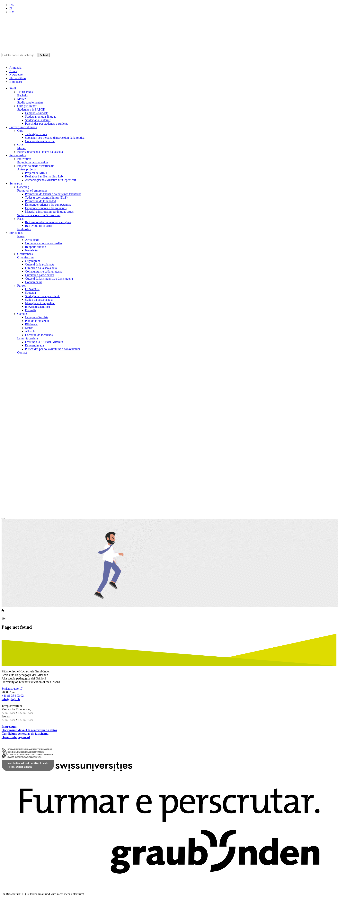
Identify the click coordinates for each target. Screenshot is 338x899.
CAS (20, 144)
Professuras (24, 158)
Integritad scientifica (37, 306)
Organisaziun (25, 257)
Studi (12, 88)
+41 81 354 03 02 (13, 695)
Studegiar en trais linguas (40, 116)
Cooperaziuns (33, 282)
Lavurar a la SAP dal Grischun (44, 342)
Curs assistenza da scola (40, 141)
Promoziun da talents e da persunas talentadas (53, 194)
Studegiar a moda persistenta (42, 296)
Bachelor (22, 95)
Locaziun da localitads (39, 335)
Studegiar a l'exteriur (37, 120)
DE (11, 4)
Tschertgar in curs (36, 134)
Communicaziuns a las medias (43, 243)
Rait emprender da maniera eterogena (48, 222)
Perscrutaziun (17, 155)
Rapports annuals (35, 246)
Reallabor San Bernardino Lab (44, 176)
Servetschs (15, 183)
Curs (20, 130)
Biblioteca (15, 81)
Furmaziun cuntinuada (23, 127)
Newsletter (16, 74)
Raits (20, 218)
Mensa (29, 327)
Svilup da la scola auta (39, 299)
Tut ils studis (25, 92)
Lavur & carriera (27, 338)
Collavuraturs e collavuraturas (43, 271)
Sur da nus (15, 232)
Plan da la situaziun (37, 320)
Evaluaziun (24, 229)
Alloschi (30, 331)
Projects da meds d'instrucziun (35, 165)
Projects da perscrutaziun (32, 162)
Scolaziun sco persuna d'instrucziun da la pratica (54, 137)
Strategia (30, 292)
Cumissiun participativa (39, 275)
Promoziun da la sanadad (40, 201)
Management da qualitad (40, 303)
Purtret (21, 285)
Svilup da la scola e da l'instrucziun (38, 215)
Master (21, 99)
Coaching (23, 187)
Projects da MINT (36, 173)
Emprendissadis (34, 345)
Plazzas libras (17, 78)
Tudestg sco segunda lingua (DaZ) (46, 197)
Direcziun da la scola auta (41, 268)
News (13, 71)
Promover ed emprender (32, 190)
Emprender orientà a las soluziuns (46, 208)
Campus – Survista (36, 113)
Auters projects (26, 169)
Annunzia (15, 67)
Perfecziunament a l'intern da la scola (40, 151)
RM (11, 11)
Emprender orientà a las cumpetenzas (48, 204)
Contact (22, 352)
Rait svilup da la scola (38, 225)
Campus (22, 313)
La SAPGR (32, 289)
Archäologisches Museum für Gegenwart (50, 180)
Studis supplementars (30, 102)
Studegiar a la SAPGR (31, 109)
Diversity (30, 310)
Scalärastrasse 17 (12, 688)
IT (10, 8)
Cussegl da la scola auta (39, 264)
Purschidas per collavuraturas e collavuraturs (52, 349)
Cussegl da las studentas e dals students (49, 278)
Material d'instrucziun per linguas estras (49, 211)
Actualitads (32, 239)
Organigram (32, 261)
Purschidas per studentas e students (46, 123)
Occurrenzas (25, 254)
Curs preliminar (26, 106)
